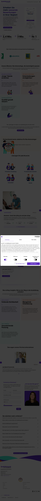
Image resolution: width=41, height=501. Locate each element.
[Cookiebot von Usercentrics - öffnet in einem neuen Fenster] (35, 236)
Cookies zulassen (33, 263)
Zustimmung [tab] (7, 239)
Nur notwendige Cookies (20, 263)
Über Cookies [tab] (34, 239)
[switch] (15, 259)
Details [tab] (20, 239)
